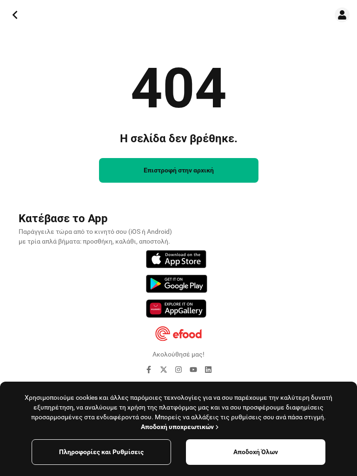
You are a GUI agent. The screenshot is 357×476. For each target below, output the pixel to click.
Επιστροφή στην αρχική (179, 170)
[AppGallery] (176, 310)
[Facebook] (148, 371)
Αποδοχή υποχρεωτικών (177, 426)
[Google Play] (176, 285)
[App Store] (176, 260)
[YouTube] (193, 371)
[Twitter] (163, 371)
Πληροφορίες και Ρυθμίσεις (101, 452)
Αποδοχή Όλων (255, 452)
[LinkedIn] (208, 371)
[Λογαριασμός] (342, 15)
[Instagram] (178, 371)
